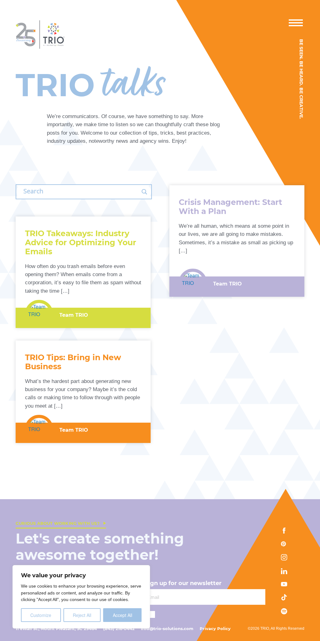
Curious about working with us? (58, 523)
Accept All (122, 615)
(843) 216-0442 (119, 628)
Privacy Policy (215, 628)
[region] (81, 597)
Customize (40, 615)
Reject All (82, 615)
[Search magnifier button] (144, 191)
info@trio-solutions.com (167, 628)
